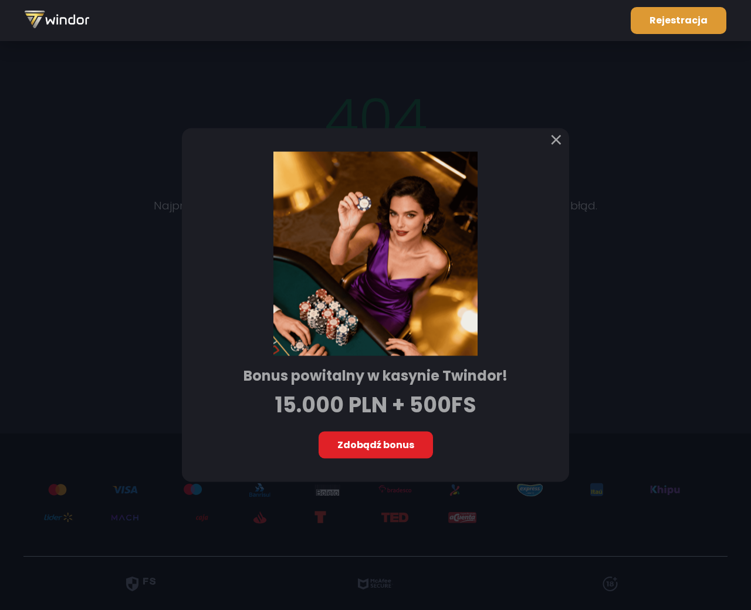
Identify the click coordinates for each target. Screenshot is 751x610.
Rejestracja (678, 20)
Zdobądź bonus (375, 444)
